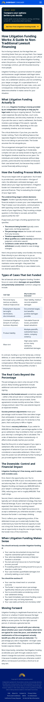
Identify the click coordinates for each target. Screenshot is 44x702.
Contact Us (22, 693)
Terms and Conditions (13, 696)
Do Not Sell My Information (31, 698)
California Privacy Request (13, 698)
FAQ (9, 693)
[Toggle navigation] (40, 2)
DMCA (24, 696)
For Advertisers (32, 696)
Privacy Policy (32, 693)
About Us (15, 693)
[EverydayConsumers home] (13, 2)
